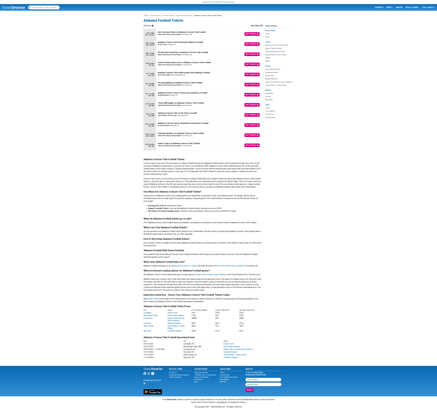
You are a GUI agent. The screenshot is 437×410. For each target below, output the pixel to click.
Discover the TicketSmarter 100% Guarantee (219, 2)
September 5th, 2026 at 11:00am (184, 266)
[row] (203, 34)
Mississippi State (151, 315)
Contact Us (173, 373)
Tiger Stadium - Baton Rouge (235, 355)
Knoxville (147, 323)
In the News (198, 379)
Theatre (399, 7)
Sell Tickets (428, 7)
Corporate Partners (201, 373)
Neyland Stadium (174, 323)
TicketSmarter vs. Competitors (205, 375)
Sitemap (223, 382)
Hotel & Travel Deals (201, 377)
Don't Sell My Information (229, 377)
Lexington (147, 313)
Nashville (147, 331)
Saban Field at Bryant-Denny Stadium (229, 266)
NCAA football (153, 299)
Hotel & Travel (411, 7)
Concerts (379, 7)
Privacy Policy (225, 375)
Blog (196, 382)
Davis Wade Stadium (176, 315)
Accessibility (224, 379)
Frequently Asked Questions (179, 375)
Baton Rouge (149, 326)
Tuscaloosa (148, 318)
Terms (222, 373)
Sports (389, 7)
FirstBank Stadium (175, 331)
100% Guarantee (175, 377)
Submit (249, 390)
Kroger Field (172, 313)
